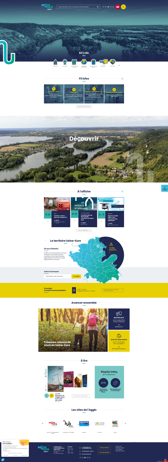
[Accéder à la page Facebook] (103, 7)
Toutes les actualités (84, 106)
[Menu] (123, 6)
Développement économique (115, 389)
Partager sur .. (53, 100)
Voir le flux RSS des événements (122, 191)
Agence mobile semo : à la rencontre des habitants (113, 218)
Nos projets (118, 326)
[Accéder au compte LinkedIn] (113, 7)
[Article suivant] (118, 65)
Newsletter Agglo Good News (103, 390)
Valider (76, 276)
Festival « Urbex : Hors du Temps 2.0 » (60, 216)
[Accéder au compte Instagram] (111, 7)
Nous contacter (86, 454)
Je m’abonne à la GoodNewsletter (86, 448)
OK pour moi (24, 455)
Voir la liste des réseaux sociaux (48, 221)
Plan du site (119, 446)
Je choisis (15, 455)
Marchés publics (120, 447)
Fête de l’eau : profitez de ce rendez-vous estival (74, 95)
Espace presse (104, 447)
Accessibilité (119, 449)
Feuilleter (51, 395)
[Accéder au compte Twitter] (106, 7)
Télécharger (46, 395)
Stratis (165, 461)
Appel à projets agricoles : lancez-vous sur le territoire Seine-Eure (94, 95)
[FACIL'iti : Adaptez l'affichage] (117, 6)
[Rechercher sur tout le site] (98, 7)
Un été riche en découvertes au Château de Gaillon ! (53, 95)
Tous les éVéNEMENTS (83, 230)
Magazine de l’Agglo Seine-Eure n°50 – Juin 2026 (60, 398)
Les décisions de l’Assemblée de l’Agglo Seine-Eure (111, 290)
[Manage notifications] (165, 460)
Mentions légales (120, 450)
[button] (2, 459)
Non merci (6, 455)
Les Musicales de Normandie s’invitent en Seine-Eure (87, 217)
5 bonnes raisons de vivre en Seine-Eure (57, 344)
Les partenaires (104, 452)
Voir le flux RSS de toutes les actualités (122, 78)
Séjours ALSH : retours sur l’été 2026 (114, 95)
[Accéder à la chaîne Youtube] (108, 7)
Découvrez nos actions (118, 348)
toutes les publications (81, 396)
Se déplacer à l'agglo (88, 451)
